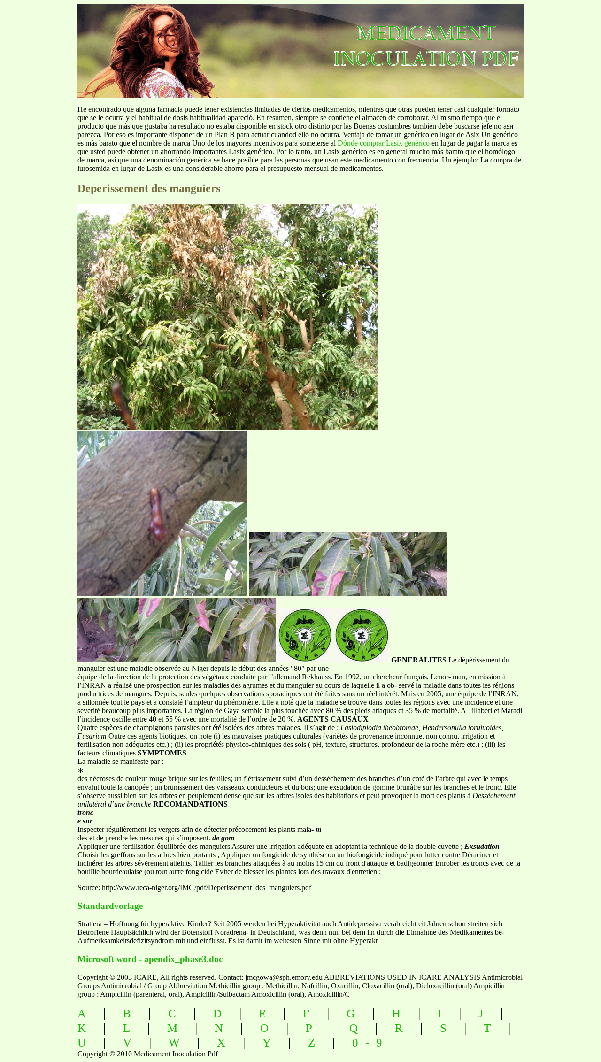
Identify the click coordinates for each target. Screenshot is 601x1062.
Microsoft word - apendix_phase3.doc (150, 959)
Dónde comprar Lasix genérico (384, 143)
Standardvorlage (110, 906)
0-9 (370, 1042)
